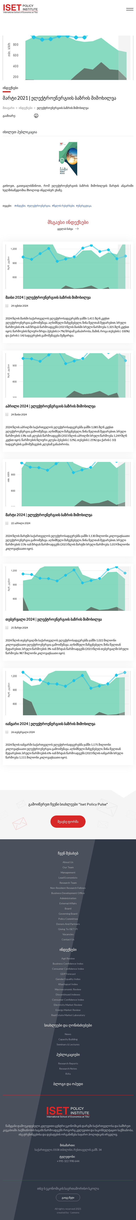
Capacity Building (68, 1039)
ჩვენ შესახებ (68, 853)
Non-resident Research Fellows (68, 887)
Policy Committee (68, 918)
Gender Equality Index (68, 979)
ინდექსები (25, 107)
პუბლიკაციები (68, 1054)
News (68, 1034)
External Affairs (68, 903)
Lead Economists (68, 877)
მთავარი (8, 107)
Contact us (68, 939)
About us (68, 862)
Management (68, 872)
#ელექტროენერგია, (39, 205)
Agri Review (68, 958)
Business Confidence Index (68, 963)
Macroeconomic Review (68, 989)
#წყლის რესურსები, (63, 205)
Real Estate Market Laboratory (68, 1015)
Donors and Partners (68, 923)
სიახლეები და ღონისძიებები (68, 1025)
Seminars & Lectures (68, 1044)
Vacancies (68, 934)
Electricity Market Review (68, 1004)
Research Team (68, 882)
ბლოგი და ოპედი (68, 1084)
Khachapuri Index (68, 984)
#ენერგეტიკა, (84, 205)
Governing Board (68, 913)
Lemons (75, 1212)
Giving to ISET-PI (68, 929)
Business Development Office (68, 893)
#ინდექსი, (20, 205)
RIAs (68, 1073)
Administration (68, 898)
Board (68, 908)
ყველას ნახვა (65, 228)
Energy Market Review (68, 1009)
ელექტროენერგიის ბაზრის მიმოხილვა (63, 107)
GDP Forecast (68, 973)
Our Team (68, 867)
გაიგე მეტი (68, 1197)
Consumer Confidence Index (68, 968)
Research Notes (68, 1068)
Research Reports (68, 1063)
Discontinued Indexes (68, 994)
